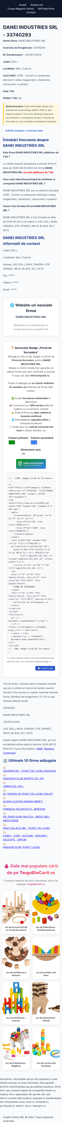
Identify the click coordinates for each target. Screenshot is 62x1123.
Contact (31, 12)
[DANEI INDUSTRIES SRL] (31, 467)
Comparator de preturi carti (29, 1113)
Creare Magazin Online (21, 8)
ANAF (39, 748)
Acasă (22, 4)
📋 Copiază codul (45, 668)
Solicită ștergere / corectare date (24, 130)
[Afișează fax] (15, 276)
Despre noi (37, 4)
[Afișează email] (17, 290)
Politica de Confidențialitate (19, 1109)
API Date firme (46, 8)
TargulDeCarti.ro (36, 884)
